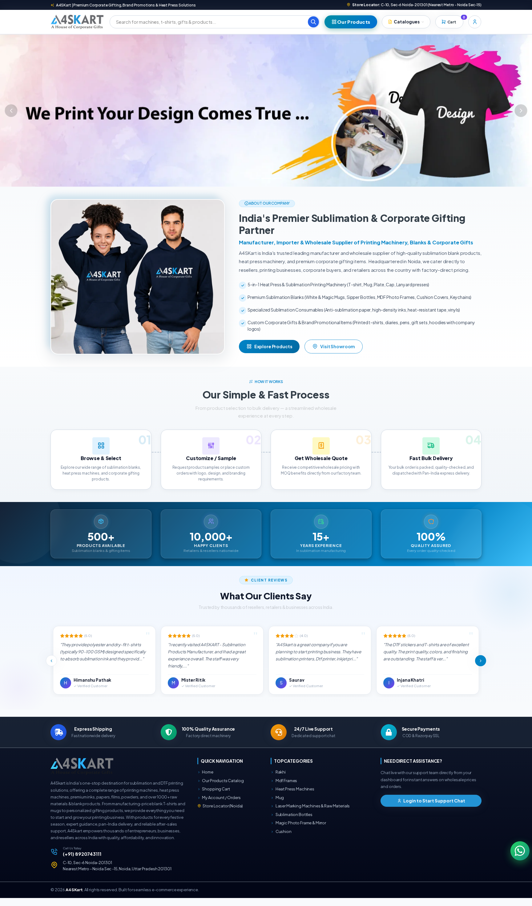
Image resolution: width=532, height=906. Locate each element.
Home (207, 780)
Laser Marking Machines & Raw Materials (312, 814)
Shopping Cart (216, 797)
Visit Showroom (337, 354)
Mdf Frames (286, 788)
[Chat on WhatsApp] (520, 851)
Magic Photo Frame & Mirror (300, 831)
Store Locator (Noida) (222, 814)
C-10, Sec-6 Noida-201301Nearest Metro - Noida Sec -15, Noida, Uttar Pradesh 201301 (117, 873)
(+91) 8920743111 (82, 862)
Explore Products (273, 354)
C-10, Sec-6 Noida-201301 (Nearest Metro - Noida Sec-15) (417, 4)
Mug (279, 805)
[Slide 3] (277, 186)
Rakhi (280, 780)
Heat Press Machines (294, 797)
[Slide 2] (266, 186)
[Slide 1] (255, 186)
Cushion (283, 839)
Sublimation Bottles (293, 822)
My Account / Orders (221, 805)
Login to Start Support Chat (434, 808)
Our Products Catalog (223, 788)
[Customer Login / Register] (474, 21)
